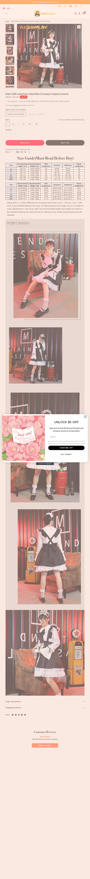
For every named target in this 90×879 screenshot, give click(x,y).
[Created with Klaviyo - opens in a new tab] (45, 463)
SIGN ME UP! (66, 448)
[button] (7, 8)
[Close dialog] (85, 416)
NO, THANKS (66, 454)
